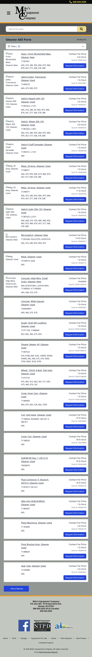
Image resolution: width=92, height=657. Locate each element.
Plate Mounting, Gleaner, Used (36, 522)
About (53, 638)
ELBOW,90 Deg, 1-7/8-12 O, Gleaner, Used (34, 460)
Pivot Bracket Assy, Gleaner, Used (35, 546)
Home (5, 638)
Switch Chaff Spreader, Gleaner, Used (36, 146)
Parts (14, 638)
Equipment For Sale (39, 638)
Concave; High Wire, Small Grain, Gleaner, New (34, 280)
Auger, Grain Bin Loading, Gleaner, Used (34, 324)
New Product (81, 638)
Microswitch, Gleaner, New (34, 235)
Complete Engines (46, 643)
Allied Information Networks (48, 652)
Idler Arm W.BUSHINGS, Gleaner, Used (33, 503)
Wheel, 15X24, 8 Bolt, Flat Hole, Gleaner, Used (37, 372)
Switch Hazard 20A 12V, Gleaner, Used (33, 100)
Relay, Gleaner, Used (31, 256)
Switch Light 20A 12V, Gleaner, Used (36, 211)
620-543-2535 (79, 1)
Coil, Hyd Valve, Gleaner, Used (36, 414)
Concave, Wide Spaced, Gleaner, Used (32, 303)
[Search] (81, 29)
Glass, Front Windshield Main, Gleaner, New (36, 55)
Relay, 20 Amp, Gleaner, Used (35, 166)
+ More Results (16, 588)
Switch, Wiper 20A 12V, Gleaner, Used (32, 123)
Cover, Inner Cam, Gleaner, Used (34, 395)
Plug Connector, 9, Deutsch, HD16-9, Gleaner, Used (35, 481)
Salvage (24, 638)
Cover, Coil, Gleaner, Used (34, 436)
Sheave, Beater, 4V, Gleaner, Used (35, 346)
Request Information (74, 65)
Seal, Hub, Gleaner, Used (33, 565)
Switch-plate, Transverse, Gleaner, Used (33, 79)
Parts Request (66, 638)
